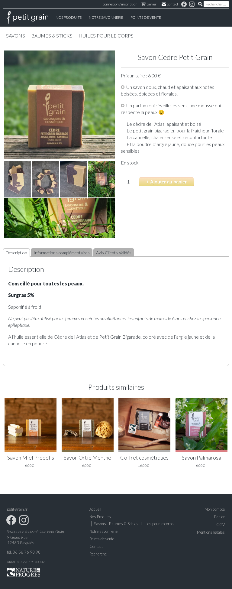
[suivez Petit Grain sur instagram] (192, 4)
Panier (219, 516)
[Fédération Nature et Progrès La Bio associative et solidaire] (23, 571)
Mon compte (215, 509)
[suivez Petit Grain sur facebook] (184, 4)
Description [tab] (16, 252)
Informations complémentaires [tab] (62, 252)
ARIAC (11, 562)
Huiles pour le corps (106, 35)
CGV (220, 524)
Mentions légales (211, 532)
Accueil (27, 17)
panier (151, 4)
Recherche (98, 554)
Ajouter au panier (168, 181)
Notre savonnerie (103, 531)
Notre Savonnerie (106, 17)
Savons (15, 35)
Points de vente (145, 17)
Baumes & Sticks (51, 35)
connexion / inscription (120, 4)
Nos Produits (69, 17)
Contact (173, 4)
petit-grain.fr (17, 509)
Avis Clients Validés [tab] (113, 252)
